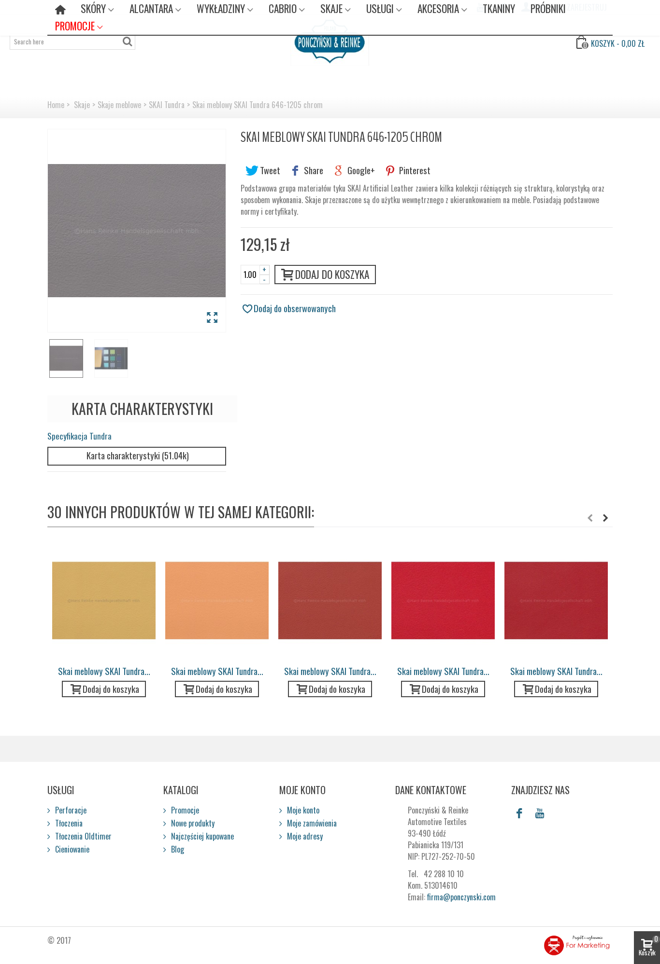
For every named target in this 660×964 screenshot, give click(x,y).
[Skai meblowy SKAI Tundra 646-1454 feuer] (443, 601)
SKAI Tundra (167, 104)
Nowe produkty (192, 823)
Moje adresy (304, 836)
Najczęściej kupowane (201, 836)
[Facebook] (519, 812)
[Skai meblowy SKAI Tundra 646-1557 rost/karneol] (330, 601)
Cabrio (283, 8)
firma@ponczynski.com (461, 897)
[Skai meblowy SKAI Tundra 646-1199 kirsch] (556, 601)
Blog (176, 849)
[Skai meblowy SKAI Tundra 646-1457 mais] (104, 601)
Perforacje (69, 810)
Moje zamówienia (311, 823)
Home (55, 104)
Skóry (93, 8)
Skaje (331, 8)
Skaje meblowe (119, 104)
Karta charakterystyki (142, 408)
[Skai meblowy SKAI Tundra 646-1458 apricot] (217, 601)
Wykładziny (221, 8)
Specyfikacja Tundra (79, 436)
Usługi (380, 8)
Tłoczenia (68, 823)
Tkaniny (499, 8)
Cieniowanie (71, 849)
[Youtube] (539, 812)
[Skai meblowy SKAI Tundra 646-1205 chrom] (137, 230)
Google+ (360, 170)
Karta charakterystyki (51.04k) (137, 455)
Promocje (75, 25)
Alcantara (151, 8)
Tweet (269, 170)
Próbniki (548, 8)
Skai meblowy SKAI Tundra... (104, 670)
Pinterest (413, 170)
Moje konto (302, 810)
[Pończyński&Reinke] (330, 41)
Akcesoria (438, 8)
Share (312, 170)
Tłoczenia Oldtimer (82, 836)
